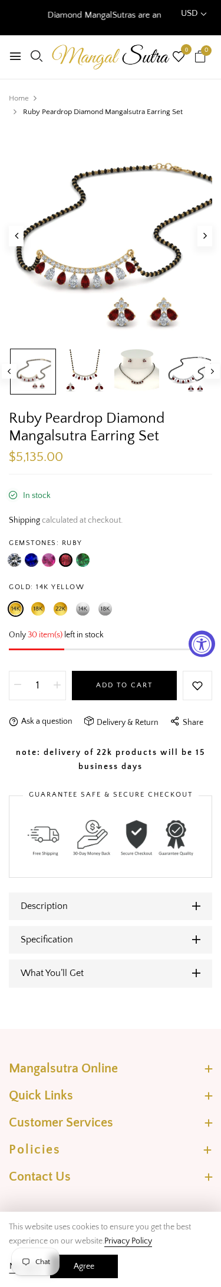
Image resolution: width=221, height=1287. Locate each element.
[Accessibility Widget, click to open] (202, 643)
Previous (9, 371)
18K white (105, 609)
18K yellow (38, 609)
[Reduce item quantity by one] (17, 685)
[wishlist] (178, 58)
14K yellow (15, 609)
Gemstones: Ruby (46, 543)
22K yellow (60, 609)
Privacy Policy (128, 1241)
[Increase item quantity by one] (57, 685)
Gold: (46, 587)
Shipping (24, 520)
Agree (84, 1266)
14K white (83, 609)
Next (212, 371)
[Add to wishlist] (197, 685)
